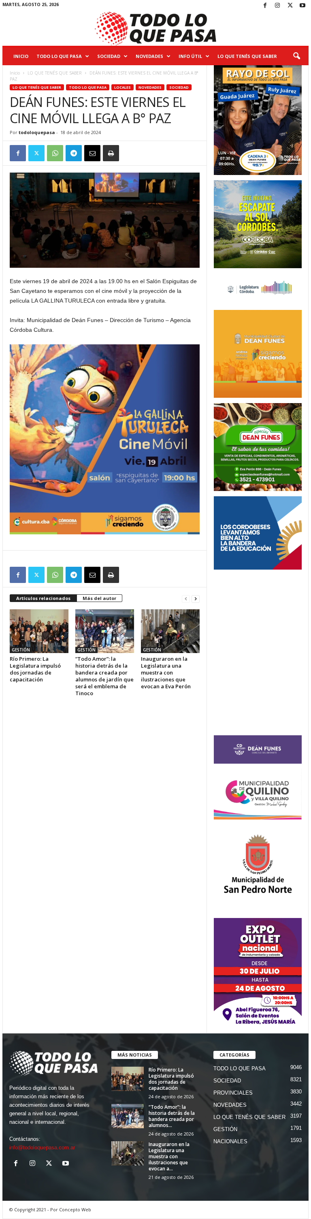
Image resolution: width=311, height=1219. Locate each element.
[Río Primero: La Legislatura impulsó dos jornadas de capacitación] (39, 631)
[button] (296, 56)
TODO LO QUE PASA (59, 56)
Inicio (20, 56)
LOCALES (122, 87)
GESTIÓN (21, 650)
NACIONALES (230, 1141)
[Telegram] (74, 153)
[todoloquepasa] (155, 29)
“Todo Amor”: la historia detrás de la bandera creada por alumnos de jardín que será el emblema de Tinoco (104, 676)
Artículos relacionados (43, 598)
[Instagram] (277, 6)
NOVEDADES (149, 56)
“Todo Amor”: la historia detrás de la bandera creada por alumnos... (172, 1116)
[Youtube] (302, 6)
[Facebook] (265, 6)
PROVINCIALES (233, 1093)
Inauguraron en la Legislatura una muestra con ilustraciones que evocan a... (169, 1156)
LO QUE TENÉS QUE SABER (247, 56)
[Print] (111, 153)
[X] (290, 6)
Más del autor (99, 598)
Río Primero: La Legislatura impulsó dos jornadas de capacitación (35, 669)
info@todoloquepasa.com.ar (42, 1147)
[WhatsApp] (55, 153)
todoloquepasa (37, 132)
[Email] (92, 153)
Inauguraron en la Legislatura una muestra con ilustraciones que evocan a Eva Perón (166, 672)
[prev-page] (186, 598)
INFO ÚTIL (190, 56)
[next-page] (196, 598)
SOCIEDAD (108, 56)
